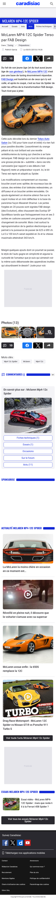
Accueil (5, 26)
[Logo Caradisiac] (28, 6)
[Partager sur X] (38, 57)
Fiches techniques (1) (28, 437)
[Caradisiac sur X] (13, 843)
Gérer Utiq (5, 890)
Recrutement (6, 872)
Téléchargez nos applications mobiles (25, 853)
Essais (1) (28, 444)
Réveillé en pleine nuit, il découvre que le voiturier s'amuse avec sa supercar (26, 614)
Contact (5, 861)
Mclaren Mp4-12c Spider (20, 21)
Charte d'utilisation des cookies (13, 884)
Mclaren (26, 361)
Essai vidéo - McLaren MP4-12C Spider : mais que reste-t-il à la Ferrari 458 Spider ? (37, 803)
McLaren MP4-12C (37, 71)
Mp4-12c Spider (10, 361)
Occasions (28, 451)
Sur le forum (28, 458)
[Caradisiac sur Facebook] (5, 843)
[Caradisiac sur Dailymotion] (20, 843)
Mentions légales (8, 878)
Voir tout (48, 333)
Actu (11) (28, 464)
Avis (23, 26)
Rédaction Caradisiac (10, 867)
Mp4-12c (39, 361)
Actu (30, 26)
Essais (14, 26)
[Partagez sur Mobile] (49, 57)
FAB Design (7, 79)
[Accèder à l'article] (28, 548)
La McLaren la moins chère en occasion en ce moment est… (26, 569)
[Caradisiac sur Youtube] (28, 843)
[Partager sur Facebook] (27, 57)
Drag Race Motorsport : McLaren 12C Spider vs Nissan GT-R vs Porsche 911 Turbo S (25, 724)
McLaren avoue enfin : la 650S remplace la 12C (21, 668)
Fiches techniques (44, 26)
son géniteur (16, 71)
